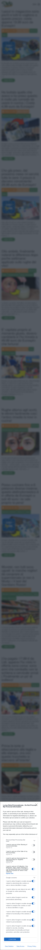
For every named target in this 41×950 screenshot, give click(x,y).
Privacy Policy (31, 946)
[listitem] (20, 840)
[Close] (37, 805)
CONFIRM (12, 939)
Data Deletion (9, 946)
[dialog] (20, 876)
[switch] (33, 845)
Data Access (20, 946)
